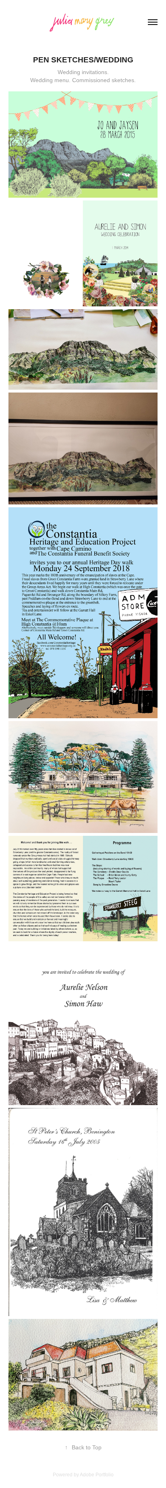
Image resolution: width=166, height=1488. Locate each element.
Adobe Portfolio (97, 1475)
